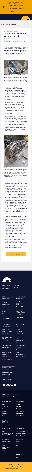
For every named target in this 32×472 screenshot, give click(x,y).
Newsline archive (20, 333)
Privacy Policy (16, 466)
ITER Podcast (19, 343)
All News (18, 329)
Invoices (18, 441)
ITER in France (6, 309)
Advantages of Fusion (19, 304)
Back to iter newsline (9, 24)
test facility (10, 225)
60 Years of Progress (21, 306)
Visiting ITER (5, 318)
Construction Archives (5, 334)
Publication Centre (20, 356)
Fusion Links (5, 437)
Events (17, 338)
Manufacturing (6, 374)
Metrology (5, 354)
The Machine (6, 365)
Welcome (18, 406)
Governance (5, 306)
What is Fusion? (20, 298)
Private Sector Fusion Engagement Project (7, 434)
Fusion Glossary (20, 317)
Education (4, 418)
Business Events (20, 439)
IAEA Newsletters (6, 451)
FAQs (3, 313)
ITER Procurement (20, 431)
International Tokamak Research (20, 312)
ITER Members (6, 304)
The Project (6, 324)
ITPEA (3, 431)
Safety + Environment (7, 379)
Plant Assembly (6, 347)
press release (10, 182)
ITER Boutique (5, 413)
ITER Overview (6, 298)
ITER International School (6, 444)
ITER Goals (18, 309)
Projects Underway (7, 331)
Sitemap (10, 464)
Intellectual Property (21, 433)
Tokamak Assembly (7, 345)
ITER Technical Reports (6, 448)
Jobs (3, 404)
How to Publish (6, 441)
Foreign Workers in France (20, 436)
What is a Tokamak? (7, 367)
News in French (20, 336)
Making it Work (19, 301)
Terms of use (19, 464)
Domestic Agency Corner (20, 444)
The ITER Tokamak (7, 370)
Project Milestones (7, 359)
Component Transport (7, 377)
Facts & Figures (20, 409)
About (4, 296)
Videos (17, 352)
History (4, 311)
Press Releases (20, 413)
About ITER (5, 406)
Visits (3, 415)
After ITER (18, 315)
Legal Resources (6, 316)
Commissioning (6, 350)
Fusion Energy (20, 296)
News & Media (20, 324)
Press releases (19, 340)
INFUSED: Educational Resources (5, 421)
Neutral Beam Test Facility (7, 338)
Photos (17, 350)
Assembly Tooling (6, 352)
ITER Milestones (20, 411)
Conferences (5, 439)
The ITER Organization (5, 301)
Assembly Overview (7, 343)
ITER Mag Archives (20, 345)
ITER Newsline (19, 331)
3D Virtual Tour (19, 354)
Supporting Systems (7, 372)
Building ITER (5, 329)
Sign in (17, 457)
